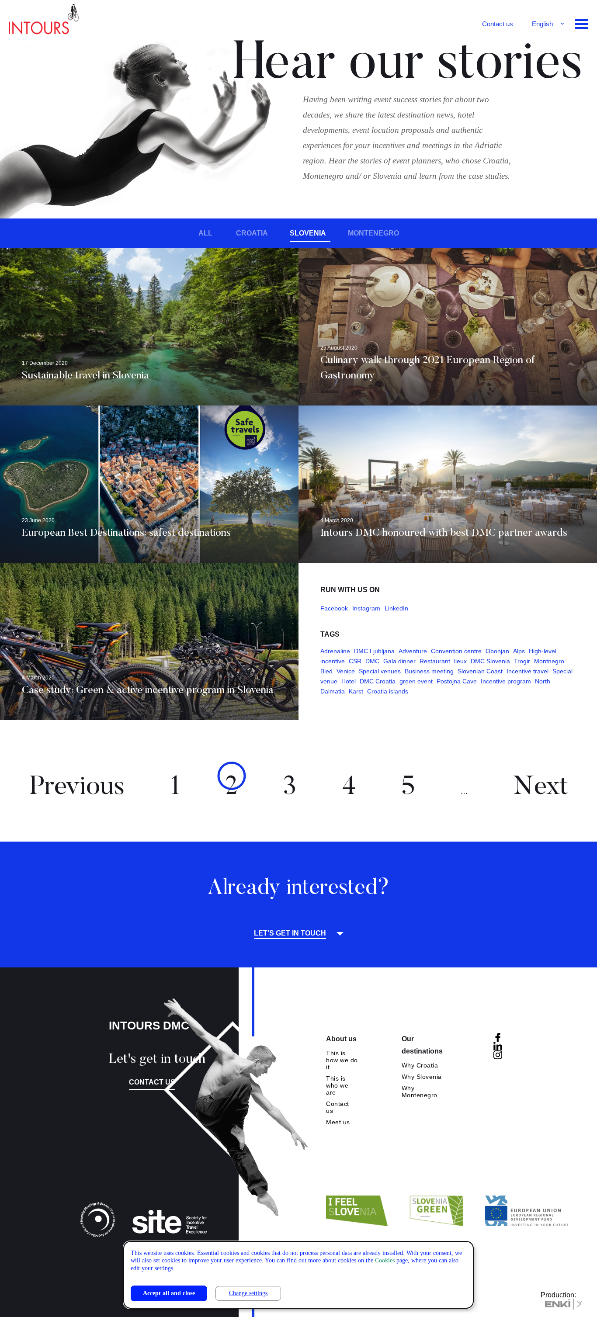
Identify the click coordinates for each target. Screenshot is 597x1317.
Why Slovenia (422, 1076)
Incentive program (506, 681)
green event (416, 681)
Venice (346, 671)
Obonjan (497, 651)
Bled (326, 671)
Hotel (348, 681)
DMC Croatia (378, 681)
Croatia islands (387, 691)
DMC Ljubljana (374, 651)
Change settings (248, 1293)
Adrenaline (335, 651)
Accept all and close (169, 1293)
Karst (356, 691)
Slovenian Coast (480, 671)
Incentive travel (527, 671)
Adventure (413, 651)
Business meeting (429, 671)
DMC (372, 661)
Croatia (252, 233)
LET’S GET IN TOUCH (290, 933)
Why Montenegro (419, 1092)
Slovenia (308, 233)
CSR (355, 661)
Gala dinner (399, 661)
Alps (519, 651)
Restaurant (435, 661)
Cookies (385, 1260)
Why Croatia (420, 1065)
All (205, 233)
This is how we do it (342, 1060)
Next (540, 788)
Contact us (497, 24)
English (542, 24)
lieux (460, 661)
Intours (44, 22)
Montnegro (549, 661)
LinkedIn (396, 608)
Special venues (380, 671)
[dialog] (298, 1274)
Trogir (522, 661)
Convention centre (456, 651)
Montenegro (373, 233)
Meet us (338, 1122)
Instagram (366, 608)
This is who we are (337, 1085)
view (149, 326)
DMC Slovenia (490, 661)
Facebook (334, 608)
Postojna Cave (457, 681)
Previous (77, 788)
